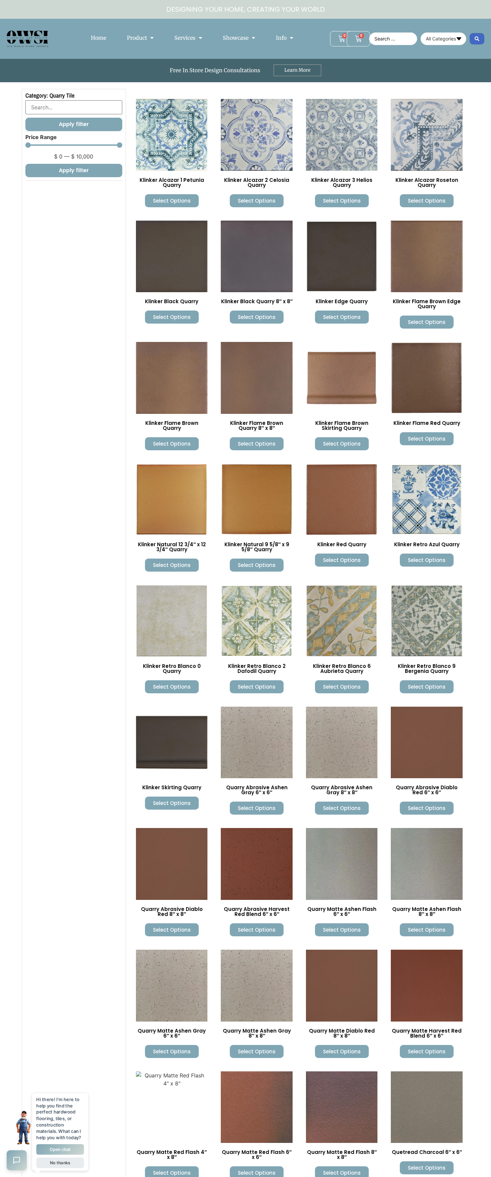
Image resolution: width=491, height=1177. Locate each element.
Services (184, 37)
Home (98, 37)
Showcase (236, 37)
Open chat (60, 1148)
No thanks (60, 1161)
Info (281, 37)
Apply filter (74, 170)
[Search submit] (477, 38)
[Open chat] (17, 1160)
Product (137, 37)
